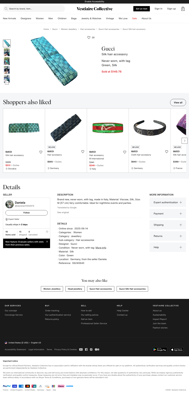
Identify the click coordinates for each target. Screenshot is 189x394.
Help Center (123, 310)
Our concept (11, 310)
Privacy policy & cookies (65, 349)
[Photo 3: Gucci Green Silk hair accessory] (7, 61)
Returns (158, 236)
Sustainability (159, 314)
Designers (26, 18)
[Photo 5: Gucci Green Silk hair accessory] (7, 79)
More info (101, 247)
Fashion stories (160, 327)
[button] (183, 9)
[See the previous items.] (7, 39)
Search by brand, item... (20, 8)
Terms (49, 349)
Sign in (158, 8)
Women (40, 18)
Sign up (171, 8)
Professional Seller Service (94, 323)
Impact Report (160, 319)
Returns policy (52, 319)
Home (46, 29)
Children (62, 18)
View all (178, 102)
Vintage (110, 18)
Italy (54, 390)
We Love (123, 18)
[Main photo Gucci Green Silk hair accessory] (7, 43)
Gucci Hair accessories (108, 29)
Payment (158, 213)
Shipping (159, 225)
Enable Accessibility (94, 1)
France (5, 390)
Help (156, 247)
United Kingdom (16, 390)
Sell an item (141, 8)
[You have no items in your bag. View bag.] (183, 9)
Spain (48, 390)
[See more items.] (7, 83)
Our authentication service (58, 314)
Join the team (159, 323)
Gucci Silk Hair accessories (132, 288)
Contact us (122, 314)
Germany (40, 390)
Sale (134, 18)
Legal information (36, 349)
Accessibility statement (15, 349)
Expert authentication (166, 202)
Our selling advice (89, 314)
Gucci (55, 29)
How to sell (86, 310)
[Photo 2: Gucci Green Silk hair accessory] (7, 52)
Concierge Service (14, 314)
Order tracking (52, 310)
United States (30, 390)
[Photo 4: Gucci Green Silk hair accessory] (7, 70)
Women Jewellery (69, 29)
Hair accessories (87, 29)
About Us (146, 18)
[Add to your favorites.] (41, 152)
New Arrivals (9, 18)
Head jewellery (75, 288)
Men (50, 18)
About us (157, 310)
